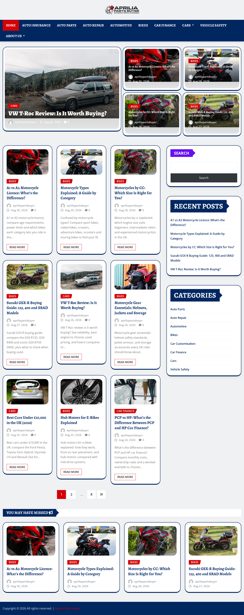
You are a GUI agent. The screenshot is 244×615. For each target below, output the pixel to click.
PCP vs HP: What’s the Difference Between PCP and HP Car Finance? (134, 422)
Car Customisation (182, 344)
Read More (17, 247)
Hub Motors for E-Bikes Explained (80, 420)
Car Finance (165, 25)
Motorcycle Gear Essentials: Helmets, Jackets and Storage (130, 308)
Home (11, 25)
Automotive (121, 25)
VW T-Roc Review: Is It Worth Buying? (79, 305)
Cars (186, 25)
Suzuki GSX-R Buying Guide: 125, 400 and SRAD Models (210, 113)
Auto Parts (66, 25)
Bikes (143, 25)
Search (181, 153)
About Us (14, 36)
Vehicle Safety (213, 25)
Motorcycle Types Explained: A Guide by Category (210, 68)
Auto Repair (93, 25)
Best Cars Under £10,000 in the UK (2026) (26, 420)
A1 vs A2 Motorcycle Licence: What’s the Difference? (59, 109)
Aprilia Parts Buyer (67, 608)
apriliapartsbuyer (26, 122)
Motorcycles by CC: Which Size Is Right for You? (151, 113)
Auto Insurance (36, 25)
